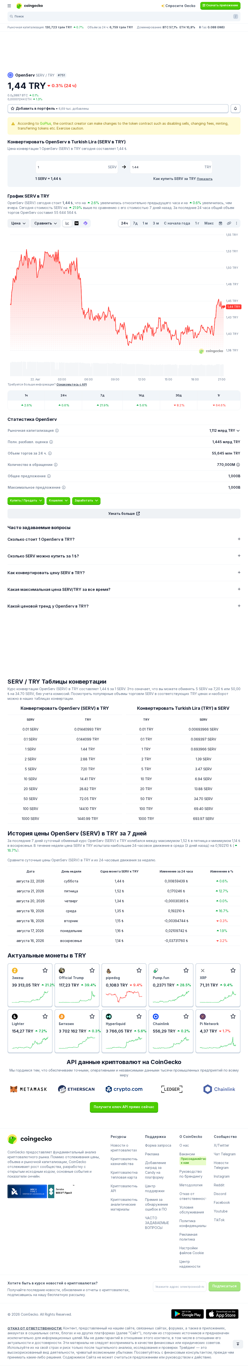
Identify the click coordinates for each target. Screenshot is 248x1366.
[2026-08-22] (220, 223)
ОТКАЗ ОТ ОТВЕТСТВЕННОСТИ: (35, 1328)
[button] (124, 513)
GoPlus (45, 123)
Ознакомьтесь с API (71, 384)
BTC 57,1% (170, 27)
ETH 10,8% (187, 27)
